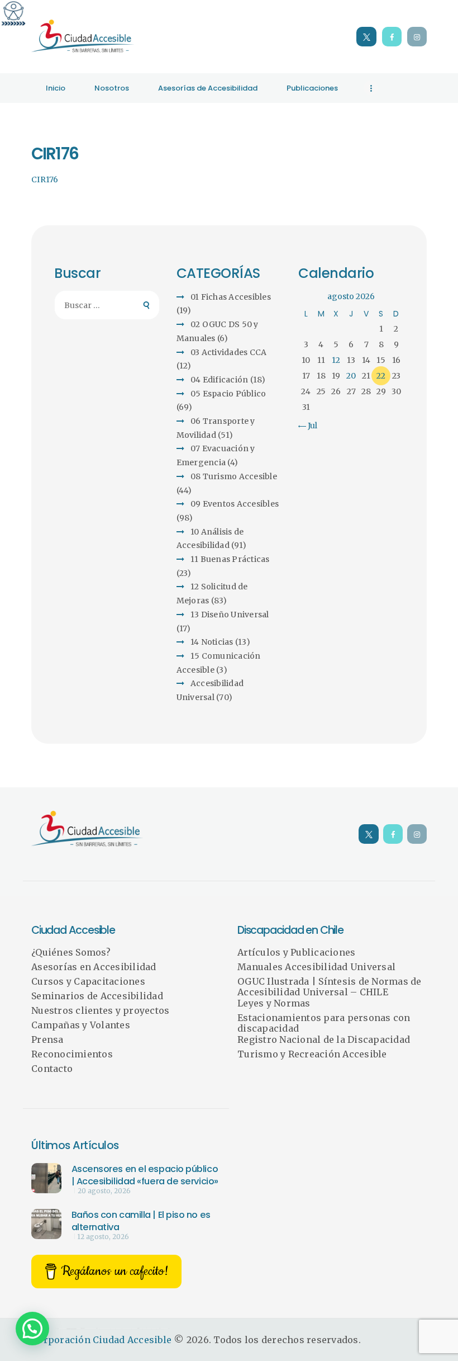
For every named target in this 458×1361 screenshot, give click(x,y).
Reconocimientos (72, 1054)
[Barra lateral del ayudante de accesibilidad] (13, 13)
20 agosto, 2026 (104, 1191)
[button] (32, 1328)
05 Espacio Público (228, 394)
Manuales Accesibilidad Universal (316, 966)
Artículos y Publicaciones (296, 952)
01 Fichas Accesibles (230, 297)
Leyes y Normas (274, 1003)
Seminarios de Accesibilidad (97, 995)
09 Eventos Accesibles (234, 504)
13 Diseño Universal (229, 614)
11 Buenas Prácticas (230, 559)
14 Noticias (211, 642)
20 (351, 376)
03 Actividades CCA (228, 352)
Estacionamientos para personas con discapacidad (324, 1023)
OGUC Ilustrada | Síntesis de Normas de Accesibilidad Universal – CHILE (329, 987)
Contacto (52, 1068)
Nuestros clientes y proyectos (100, 1010)
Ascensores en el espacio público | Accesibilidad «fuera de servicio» (144, 1175)
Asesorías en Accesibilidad (93, 966)
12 (336, 360)
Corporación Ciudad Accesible (101, 1339)
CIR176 (45, 179)
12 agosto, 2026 (103, 1237)
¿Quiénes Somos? (71, 952)
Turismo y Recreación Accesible (312, 1054)
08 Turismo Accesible (233, 476)
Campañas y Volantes (80, 1025)
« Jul (309, 425)
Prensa (47, 1039)
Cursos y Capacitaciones (88, 981)
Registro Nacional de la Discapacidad (323, 1039)
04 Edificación (219, 380)
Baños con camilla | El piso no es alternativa (141, 1221)
